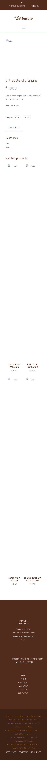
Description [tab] (14, 127)
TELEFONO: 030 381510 (17, 6)
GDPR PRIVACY (11, 752)
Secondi (26, 117)
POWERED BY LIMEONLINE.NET (30, 752)
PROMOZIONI (35, 6)
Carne (17, 117)
